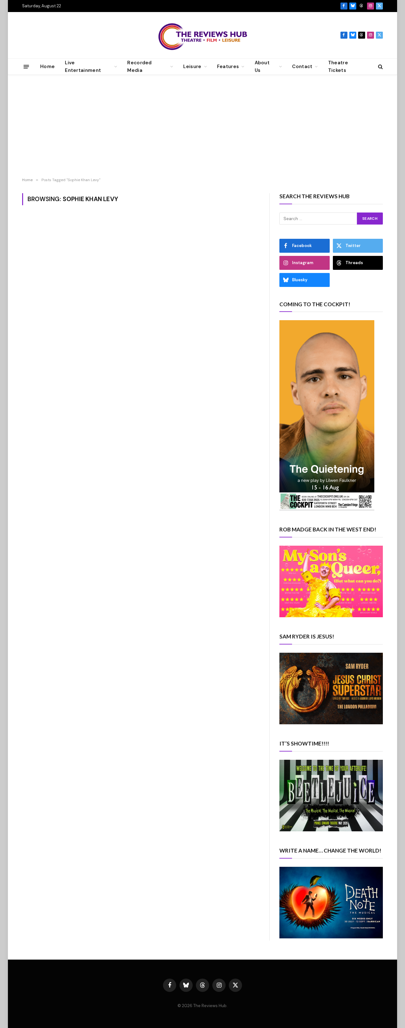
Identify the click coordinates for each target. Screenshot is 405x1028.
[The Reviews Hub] (203, 35)
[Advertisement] (202, 127)
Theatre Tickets (338, 66)
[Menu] (26, 66)
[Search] (380, 67)
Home (47, 66)
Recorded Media (139, 66)
